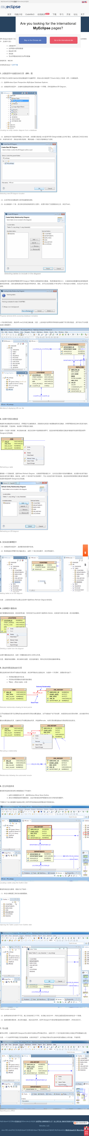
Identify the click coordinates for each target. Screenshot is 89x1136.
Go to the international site (63, 40)
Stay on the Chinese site (32, 40)
